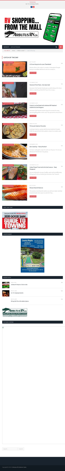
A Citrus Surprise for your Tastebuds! (40, 64)
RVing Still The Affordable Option (20, 301)
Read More (33, 73)
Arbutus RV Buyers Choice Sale (19, 284)
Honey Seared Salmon (36, 188)
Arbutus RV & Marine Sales (19, 467)
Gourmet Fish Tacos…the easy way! (40, 85)
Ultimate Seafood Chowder (38, 126)
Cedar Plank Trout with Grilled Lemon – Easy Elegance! (43, 168)
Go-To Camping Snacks (32, 4)
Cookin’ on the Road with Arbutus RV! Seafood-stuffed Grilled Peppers (43, 106)
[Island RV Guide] (32, 27)
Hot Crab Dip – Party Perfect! (38, 146)
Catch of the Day (8, 62)
